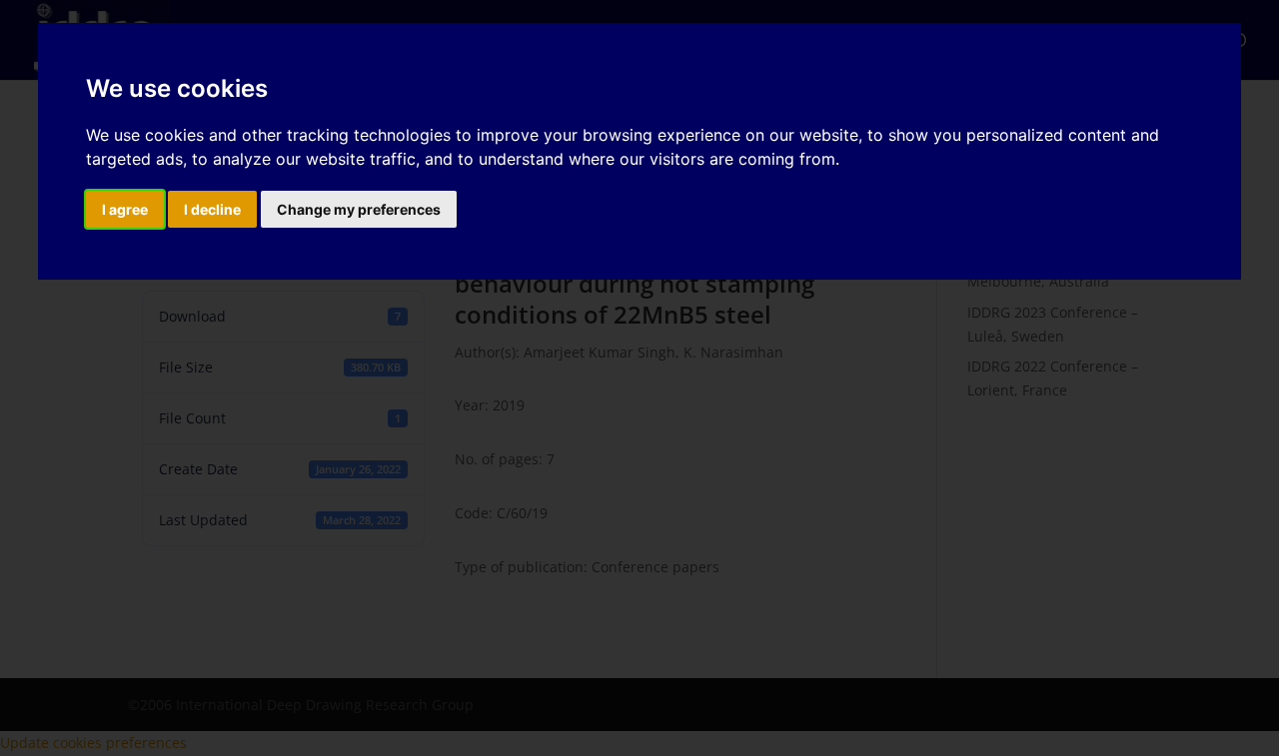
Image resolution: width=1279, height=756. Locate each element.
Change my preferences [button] (359, 209)
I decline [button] (212, 209)
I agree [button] (125, 209)
